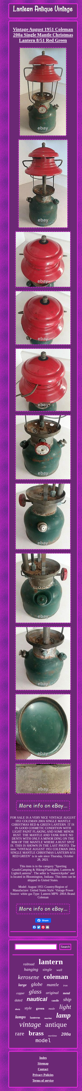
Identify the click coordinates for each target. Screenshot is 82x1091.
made (52, 1008)
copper (20, 993)
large (22, 985)
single (47, 970)
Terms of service (43, 1080)
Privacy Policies (43, 1075)
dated (18, 1000)
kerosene (28, 977)
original (52, 993)
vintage (30, 1024)
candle (55, 1000)
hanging (31, 969)
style (28, 1008)
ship (67, 999)
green (40, 1008)
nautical (37, 999)
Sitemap (43, 1063)
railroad (28, 964)
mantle (53, 984)
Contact (43, 1069)
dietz (17, 1009)
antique (56, 1024)
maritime (52, 1035)
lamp (63, 1015)
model (43, 1041)
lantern (51, 961)
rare (19, 1033)
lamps (20, 1017)
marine (48, 1018)
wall (59, 970)
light (65, 1006)
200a (66, 1034)
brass (36, 1033)
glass (35, 991)
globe (36, 984)
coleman (56, 976)
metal (66, 993)
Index (43, 1057)
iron (65, 985)
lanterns (35, 1017)
